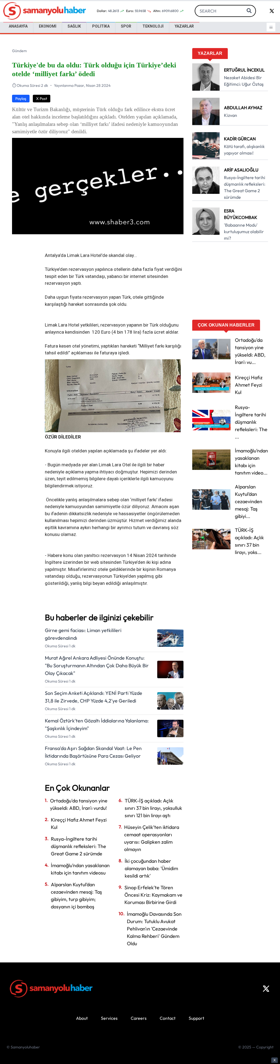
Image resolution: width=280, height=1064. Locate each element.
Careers (139, 1018)
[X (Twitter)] (266, 989)
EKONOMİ (47, 26)
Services (109, 1018)
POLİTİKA (101, 26)
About (82, 1018)
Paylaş (20, 98)
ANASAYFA (18, 26)
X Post (41, 98)
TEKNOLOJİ (153, 26)
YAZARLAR (184, 26)
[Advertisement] (230, 282)
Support (196, 1018)
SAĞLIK (74, 26)
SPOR (126, 26)
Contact (168, 1018)
